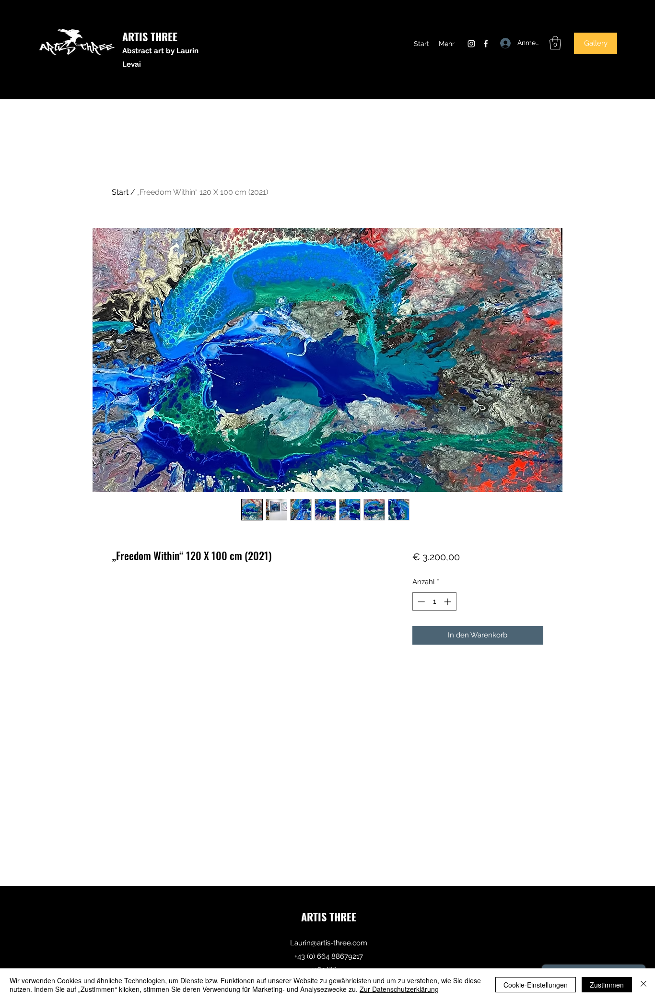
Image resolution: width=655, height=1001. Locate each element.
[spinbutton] (434, 602)
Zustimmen (607, 984)
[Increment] (448, 602)
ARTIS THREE (149, 36)
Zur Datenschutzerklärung (399, 989)
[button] (555, 43)
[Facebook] (486, 43)
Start (120, 192)
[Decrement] (420, 602)
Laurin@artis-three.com (328, 943)
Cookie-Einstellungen (535, 984)
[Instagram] (471, 43)
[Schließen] (643, 984)
